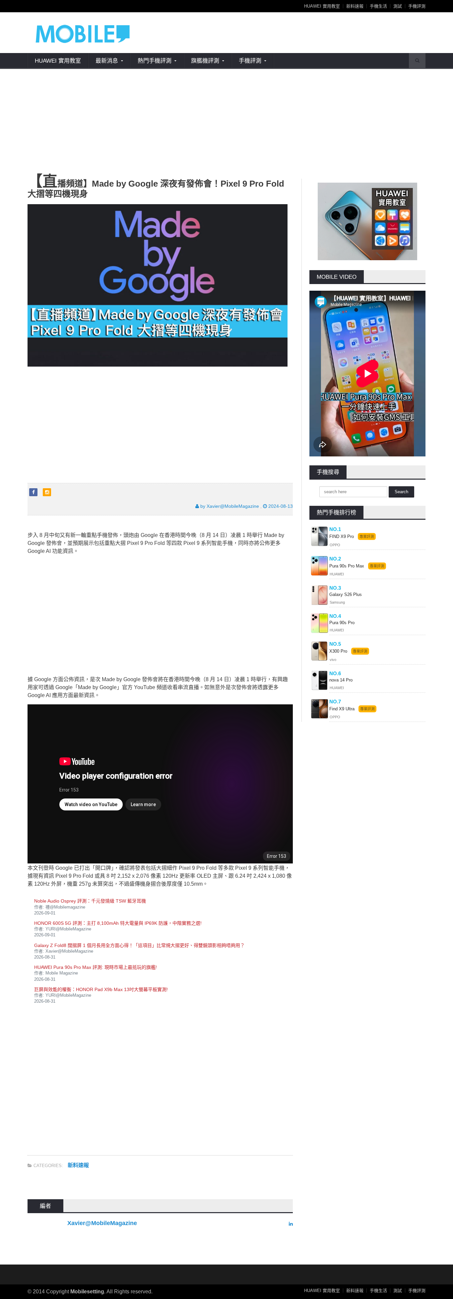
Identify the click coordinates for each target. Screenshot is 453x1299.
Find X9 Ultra (342, 708)
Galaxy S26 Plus (345, 594)
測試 (397, 6)
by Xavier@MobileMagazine (229, 506)
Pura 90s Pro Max (347, 565)
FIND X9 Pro (341, 536)
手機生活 (378, 6)
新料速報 (354, 6)
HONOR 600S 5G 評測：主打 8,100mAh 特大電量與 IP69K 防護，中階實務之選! (118, 923)
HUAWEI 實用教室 (322, 6)
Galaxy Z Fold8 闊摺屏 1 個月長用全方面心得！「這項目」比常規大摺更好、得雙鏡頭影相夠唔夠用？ (139, 945)
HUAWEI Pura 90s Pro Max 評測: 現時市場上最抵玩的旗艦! (95, 967)
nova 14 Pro (341, 680)
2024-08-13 (280, 506)
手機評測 (416, 6)
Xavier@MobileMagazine (102, 1223)
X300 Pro (338, 651)
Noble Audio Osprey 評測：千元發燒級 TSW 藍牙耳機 (90, 901)
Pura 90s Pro (342, 622)
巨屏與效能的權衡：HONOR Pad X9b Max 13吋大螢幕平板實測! (101, 989)
